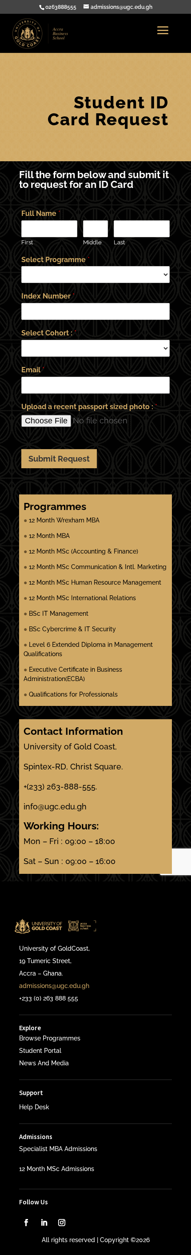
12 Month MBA (49, 535)
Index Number (48, 296)
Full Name (40, 213)
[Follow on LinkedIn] (44, 1222)
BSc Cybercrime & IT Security (72, 629)
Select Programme (55, 259)
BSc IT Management (58, 613)
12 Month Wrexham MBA (64, 520)
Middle (92, 242)
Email (32, 370)
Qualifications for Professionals (73, 694)
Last (119, 242)
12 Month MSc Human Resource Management (95, 582)
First (27, 242)
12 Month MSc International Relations (82, 598)
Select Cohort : (48, 333)
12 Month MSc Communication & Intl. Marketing (98, 566)
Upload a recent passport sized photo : (89, 406)
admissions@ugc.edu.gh (54, 985)
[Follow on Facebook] (26, 1222)
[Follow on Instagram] (62, 1222)
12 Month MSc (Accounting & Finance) (83, 551)
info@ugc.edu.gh (55, 806)
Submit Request (59, 458)
